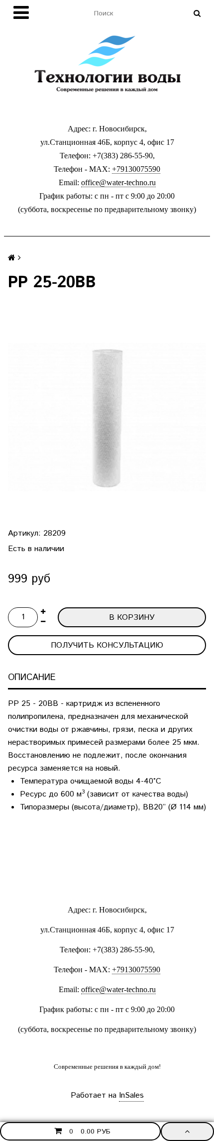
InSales (131, 1095)
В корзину (132, 617)
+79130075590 (136, 169)
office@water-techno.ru (118, 182)
